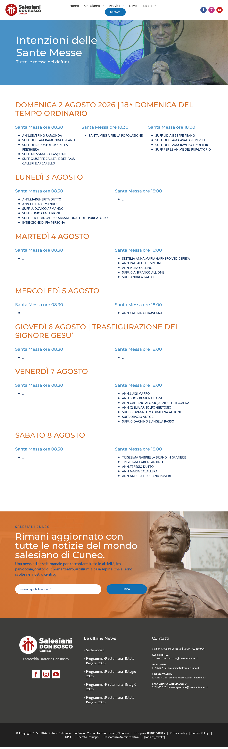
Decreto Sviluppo (88, 737)
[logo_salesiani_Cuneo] (23, 5)
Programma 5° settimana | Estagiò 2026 (111, 674)
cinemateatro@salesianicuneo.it (187, 677)
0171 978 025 (159, 687)
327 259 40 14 (159, 677)
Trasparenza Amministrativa (121, 737)
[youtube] (219, 10)
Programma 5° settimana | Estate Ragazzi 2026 (110, 700)
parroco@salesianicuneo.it (183, 658)
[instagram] (211, 10)
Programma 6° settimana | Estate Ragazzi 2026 (110, 661)
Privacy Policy (178, 733)
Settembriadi (95, 650)
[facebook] (203, 10)
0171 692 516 (159, 658)
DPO (68, 737)
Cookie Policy (199, 733)
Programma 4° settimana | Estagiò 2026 (111, 687)
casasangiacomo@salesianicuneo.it (188, 687)
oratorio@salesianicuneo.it (183, 668)
